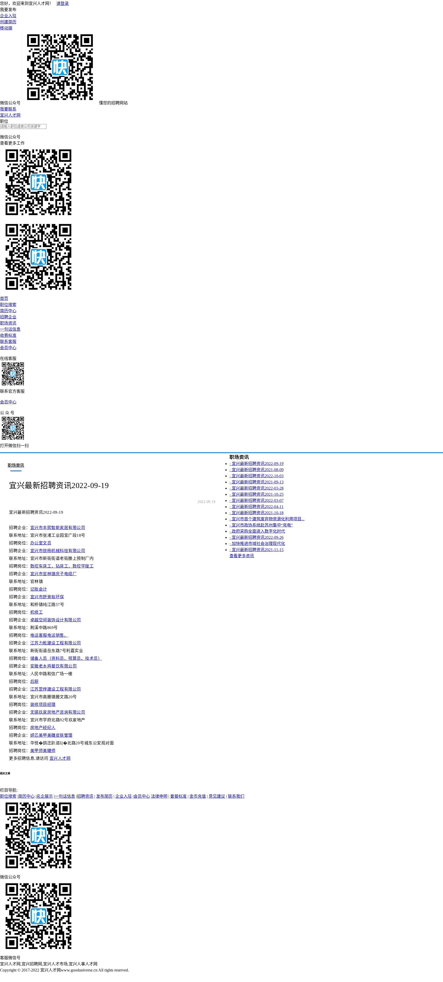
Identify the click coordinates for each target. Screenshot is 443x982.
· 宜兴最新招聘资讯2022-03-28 (256, 488)
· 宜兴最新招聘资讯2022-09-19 (256, 463)
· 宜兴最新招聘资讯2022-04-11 (256, 506)
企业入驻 (8, 16)
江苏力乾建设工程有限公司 (55, 643)
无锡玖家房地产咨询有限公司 (57, 712)
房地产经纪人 (43, 727)
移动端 (6, 28)
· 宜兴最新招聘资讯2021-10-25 (256, 494)
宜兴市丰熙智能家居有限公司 (57, 527)
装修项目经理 (43, 704)
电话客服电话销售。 (49, 635)
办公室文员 (41, 543)
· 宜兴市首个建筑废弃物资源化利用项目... (267, 519)
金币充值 (197, 796)
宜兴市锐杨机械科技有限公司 (57, 551)
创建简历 (8, 22)
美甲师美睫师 (43, 750)
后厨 (34, 681)
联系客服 (8, 341)
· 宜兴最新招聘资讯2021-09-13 (256, 482)
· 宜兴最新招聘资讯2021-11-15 (256, 550)
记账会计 (38, 589)
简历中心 (8, 311)
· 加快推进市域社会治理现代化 (257, 543)
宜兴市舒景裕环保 (47, 597)
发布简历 (104, 796)
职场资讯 (8, 323)
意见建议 (217, 796)
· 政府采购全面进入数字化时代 (257, 531)
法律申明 (159, 796)
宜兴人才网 (10, 115)
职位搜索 (8, 304)
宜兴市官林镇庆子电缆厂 (53, 574)
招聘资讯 (85, 796)
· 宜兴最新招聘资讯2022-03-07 (256, 500)
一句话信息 (10, 329)
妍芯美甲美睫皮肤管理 (51, 735)
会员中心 (8, 348)
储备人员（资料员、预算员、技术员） (66, 658)
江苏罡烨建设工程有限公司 (55, 689)
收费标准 (8, 335)
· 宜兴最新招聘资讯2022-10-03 (256, 476)
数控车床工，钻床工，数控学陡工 (62, 566)
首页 (4, 298)
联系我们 (236, 796)
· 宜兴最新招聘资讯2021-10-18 (256, 513)
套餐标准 (178, 796)
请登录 (62, 3)
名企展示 (44, 796)
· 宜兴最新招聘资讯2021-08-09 (256, 470)
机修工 (36, 612)
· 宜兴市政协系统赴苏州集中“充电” (261, 525)
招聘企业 (8, 317)
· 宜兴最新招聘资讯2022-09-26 (256, 537)
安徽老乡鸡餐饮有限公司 (53, 666)
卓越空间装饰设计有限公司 (55, 620)
